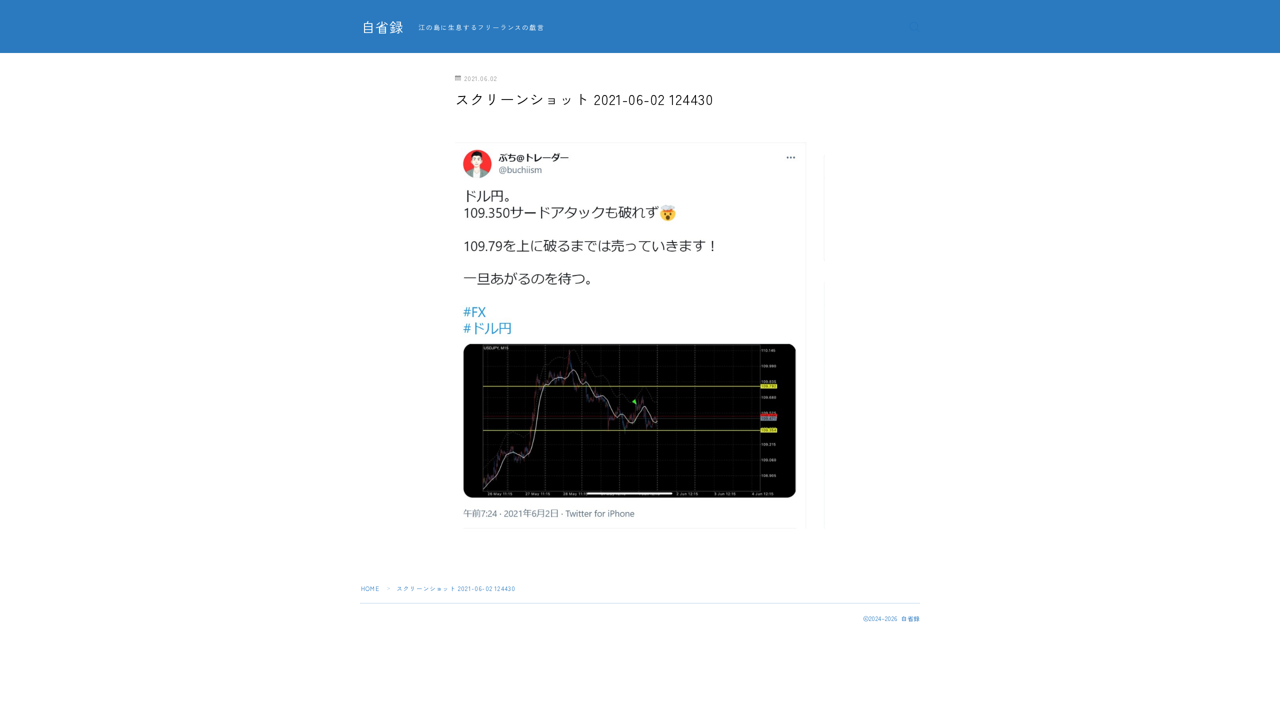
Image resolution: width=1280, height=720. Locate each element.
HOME (370, 588)
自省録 (383, 27)
